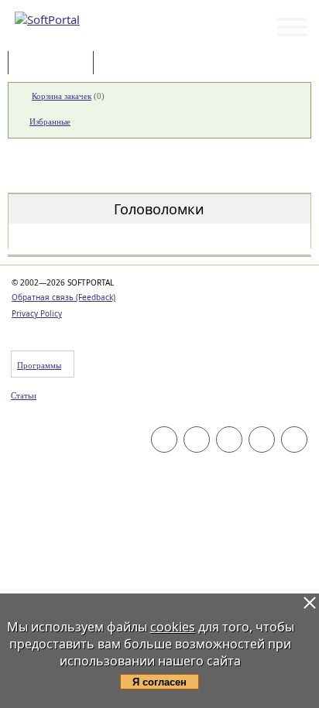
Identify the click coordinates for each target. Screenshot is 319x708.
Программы (54, 63)
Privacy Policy (37, 313)
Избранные (49, 121)
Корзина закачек (61, 96)
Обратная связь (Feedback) (63, 297)
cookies (172, 626)
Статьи (131, 63)
